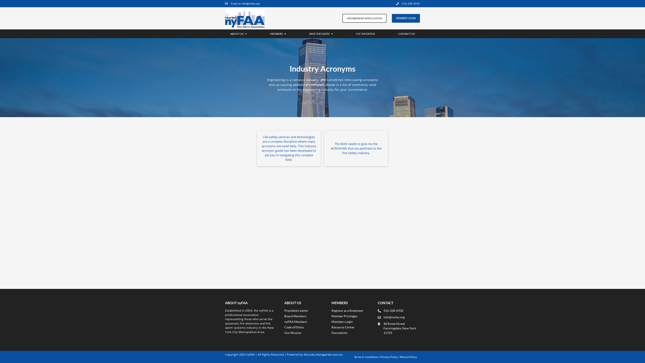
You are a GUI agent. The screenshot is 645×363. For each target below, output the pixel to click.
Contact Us (406, 33)
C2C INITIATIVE (365, 33)
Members (276, 33)
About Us (236, 33)
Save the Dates (319, 33)
